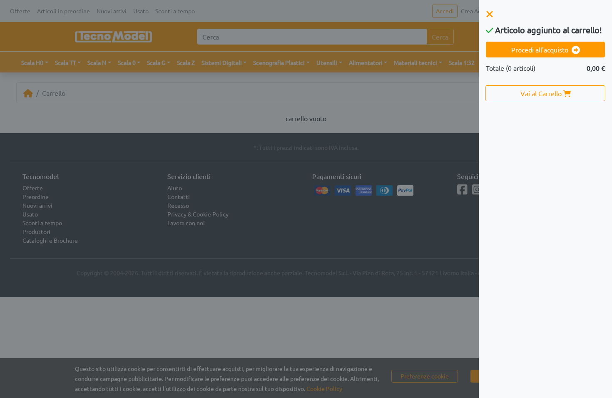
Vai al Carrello (541, 93)
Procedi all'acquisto (539, 49)
